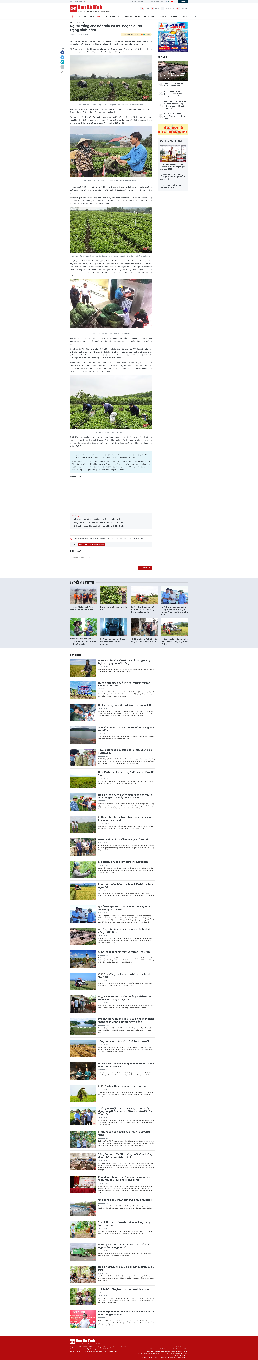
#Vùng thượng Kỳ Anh (81, 538)
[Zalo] (174, 1)
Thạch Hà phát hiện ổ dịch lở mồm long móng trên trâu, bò (124, 1224)
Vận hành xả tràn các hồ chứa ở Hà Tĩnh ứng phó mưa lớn (126, 729)
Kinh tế (99, 16)
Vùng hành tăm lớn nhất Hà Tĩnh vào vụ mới (174, 84)
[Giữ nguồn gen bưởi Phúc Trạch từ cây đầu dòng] (83, 1139)
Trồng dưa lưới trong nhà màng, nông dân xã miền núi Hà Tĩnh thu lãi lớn (83, 641)
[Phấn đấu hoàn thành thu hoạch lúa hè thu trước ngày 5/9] (83, 891)
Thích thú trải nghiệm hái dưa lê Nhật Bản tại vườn (123, 1291)
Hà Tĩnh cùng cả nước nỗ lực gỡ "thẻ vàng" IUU (124, 705)
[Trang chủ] (72, 16)
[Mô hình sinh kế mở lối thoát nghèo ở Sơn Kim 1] (83, 847)
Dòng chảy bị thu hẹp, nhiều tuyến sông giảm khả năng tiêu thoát (125, 819)
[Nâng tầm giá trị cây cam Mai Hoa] (113, 595)
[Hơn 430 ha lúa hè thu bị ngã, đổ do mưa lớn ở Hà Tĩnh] (83, 779)
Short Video (81, 16)
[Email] (62, 62)
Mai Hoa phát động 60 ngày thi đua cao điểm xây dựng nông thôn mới (126, 1313)
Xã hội (106, 16)
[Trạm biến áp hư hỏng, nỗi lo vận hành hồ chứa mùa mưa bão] (113, 627)
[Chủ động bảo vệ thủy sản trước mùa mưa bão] (83, 1207)
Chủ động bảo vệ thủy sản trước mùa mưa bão (125, 1199)
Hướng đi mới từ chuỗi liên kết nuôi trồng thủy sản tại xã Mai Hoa (124, 684)
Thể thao (137, 16)
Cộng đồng (183, 16)
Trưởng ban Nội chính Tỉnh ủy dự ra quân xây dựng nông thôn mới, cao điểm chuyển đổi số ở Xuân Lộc (125, 1111)
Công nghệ (173, 16)
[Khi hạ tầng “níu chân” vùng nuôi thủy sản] (83, 959)
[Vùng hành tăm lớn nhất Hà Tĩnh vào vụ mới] (83, 1048)
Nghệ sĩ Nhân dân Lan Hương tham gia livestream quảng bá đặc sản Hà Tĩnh (172, 176)
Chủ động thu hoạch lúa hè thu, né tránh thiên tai (124, 976)
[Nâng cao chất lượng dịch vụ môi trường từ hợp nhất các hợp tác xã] (83, 1252)
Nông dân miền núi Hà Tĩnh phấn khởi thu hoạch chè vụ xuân (98, 523)
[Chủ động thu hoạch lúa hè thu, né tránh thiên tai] (83, 981)
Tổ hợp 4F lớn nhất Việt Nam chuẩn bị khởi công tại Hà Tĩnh (174, 75)
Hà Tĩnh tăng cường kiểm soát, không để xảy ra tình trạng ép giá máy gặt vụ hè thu (125, 796)
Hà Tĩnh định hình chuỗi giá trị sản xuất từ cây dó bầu (126, 1268)
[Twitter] (62, 57)
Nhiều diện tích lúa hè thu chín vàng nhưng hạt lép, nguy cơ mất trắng (124, 662)
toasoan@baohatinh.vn (181, 1355)
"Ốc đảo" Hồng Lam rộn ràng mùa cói (124, 1086)
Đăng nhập (184, 1)
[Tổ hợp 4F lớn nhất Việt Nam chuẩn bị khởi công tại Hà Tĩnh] (83, 936)
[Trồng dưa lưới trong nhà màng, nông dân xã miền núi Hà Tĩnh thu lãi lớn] (83, 627)
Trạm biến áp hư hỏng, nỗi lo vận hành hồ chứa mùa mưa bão (113, 641)
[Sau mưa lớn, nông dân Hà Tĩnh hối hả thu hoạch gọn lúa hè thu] (174, 627)
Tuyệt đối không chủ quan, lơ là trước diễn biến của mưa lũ (125, 751)
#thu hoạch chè (138, 538)
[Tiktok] (169, 1)
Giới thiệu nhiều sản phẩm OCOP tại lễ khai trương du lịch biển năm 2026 (172, 166)
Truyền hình (184, 8)
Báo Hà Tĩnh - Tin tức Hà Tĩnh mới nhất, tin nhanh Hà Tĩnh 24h (90, 8)
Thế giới (146, 16)
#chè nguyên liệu (125, 538)
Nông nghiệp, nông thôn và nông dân (91, 544)
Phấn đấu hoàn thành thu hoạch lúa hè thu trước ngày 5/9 (126, 886)
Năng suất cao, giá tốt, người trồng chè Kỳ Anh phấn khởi (97, 519)
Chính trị (91, 16)
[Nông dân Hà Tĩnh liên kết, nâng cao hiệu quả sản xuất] (144, 627)
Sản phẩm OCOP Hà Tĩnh (171, 141)
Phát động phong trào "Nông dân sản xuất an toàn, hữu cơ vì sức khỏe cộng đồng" (124, 1178)
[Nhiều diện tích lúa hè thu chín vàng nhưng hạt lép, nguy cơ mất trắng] (83, 668)
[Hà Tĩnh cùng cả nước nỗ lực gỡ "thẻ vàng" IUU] (83, 712)
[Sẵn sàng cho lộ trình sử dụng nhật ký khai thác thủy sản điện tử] (83, 914)
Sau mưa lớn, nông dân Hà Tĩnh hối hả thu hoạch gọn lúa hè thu (174, 641)
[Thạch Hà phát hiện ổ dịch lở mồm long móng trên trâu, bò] (83, 1229)
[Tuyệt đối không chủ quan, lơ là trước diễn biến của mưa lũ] (83, 757)
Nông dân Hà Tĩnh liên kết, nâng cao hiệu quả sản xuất (144, 640)
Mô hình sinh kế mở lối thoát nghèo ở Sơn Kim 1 (125, 839)
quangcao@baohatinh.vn (168, 1357)
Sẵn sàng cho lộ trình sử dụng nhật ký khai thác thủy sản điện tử (124, 908)
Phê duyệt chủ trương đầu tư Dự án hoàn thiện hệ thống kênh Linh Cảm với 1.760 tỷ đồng (175, 104)
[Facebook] (166, 2)
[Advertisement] (111, 494)
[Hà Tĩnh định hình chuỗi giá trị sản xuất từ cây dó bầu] (83, 1274)
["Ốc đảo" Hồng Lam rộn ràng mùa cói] (83, 1093)
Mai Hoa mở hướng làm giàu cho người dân (123, 862)
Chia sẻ (62, 48)
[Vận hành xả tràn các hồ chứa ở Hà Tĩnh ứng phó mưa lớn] (83, 735)
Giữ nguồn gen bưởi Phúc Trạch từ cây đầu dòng (124, 1133)
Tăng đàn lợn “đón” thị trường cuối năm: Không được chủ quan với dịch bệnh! (125, 1156)
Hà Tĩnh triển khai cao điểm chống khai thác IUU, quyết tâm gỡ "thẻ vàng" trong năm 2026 (174, 611)
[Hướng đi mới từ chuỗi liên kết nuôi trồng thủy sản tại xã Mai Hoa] (83, 690)
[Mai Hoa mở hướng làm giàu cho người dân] (83, 869)
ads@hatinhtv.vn (183, 1357)
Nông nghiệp (81, 22)
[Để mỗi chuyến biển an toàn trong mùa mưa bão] (83, 595)
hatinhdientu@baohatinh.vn (178, 1353)
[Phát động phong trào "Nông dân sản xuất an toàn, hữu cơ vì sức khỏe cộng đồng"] (83, 1184)
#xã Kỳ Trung (94, 538)
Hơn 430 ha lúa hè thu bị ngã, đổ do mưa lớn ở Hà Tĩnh (174, 116)
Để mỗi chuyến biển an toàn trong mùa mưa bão (82, 608)
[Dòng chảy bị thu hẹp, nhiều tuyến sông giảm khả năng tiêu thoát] (83, 824)
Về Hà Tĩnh (155, 16)
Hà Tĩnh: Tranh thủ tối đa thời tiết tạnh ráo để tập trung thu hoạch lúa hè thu (144, 609)
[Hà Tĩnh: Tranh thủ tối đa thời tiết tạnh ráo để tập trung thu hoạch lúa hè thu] (144, 595)
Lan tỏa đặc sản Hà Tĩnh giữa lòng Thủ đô (171, 186)
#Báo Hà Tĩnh (104, 538)
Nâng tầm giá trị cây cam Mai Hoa (113, 608)
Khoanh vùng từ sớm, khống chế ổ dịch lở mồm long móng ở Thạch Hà (124, 998)
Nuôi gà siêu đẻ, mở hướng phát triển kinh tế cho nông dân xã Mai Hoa (175, 93)
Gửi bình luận (145, 567)
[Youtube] (172, 2)
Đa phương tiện (169, 8)
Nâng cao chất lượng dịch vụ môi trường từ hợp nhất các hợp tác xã (124, 1246)
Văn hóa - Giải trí (116, 16)
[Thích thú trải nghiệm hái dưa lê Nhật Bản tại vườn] (83, 1296)
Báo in (157, 8)
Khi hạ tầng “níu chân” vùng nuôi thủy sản (125, 951)
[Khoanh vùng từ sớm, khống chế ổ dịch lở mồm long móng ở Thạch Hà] (83, 1004)
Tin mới (146, 8)
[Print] (62, 67)
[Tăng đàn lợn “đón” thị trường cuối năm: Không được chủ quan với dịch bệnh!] (83, 1161)
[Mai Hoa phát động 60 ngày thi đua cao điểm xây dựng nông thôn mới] (83, 1319)
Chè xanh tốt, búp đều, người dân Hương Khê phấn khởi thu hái (99, 526)
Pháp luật (128, 16)
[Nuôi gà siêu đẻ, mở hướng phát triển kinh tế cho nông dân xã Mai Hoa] (83, 1071)
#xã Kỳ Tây (114, 538)
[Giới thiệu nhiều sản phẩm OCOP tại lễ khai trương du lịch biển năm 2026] (173, 153)
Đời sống (164, 16)
